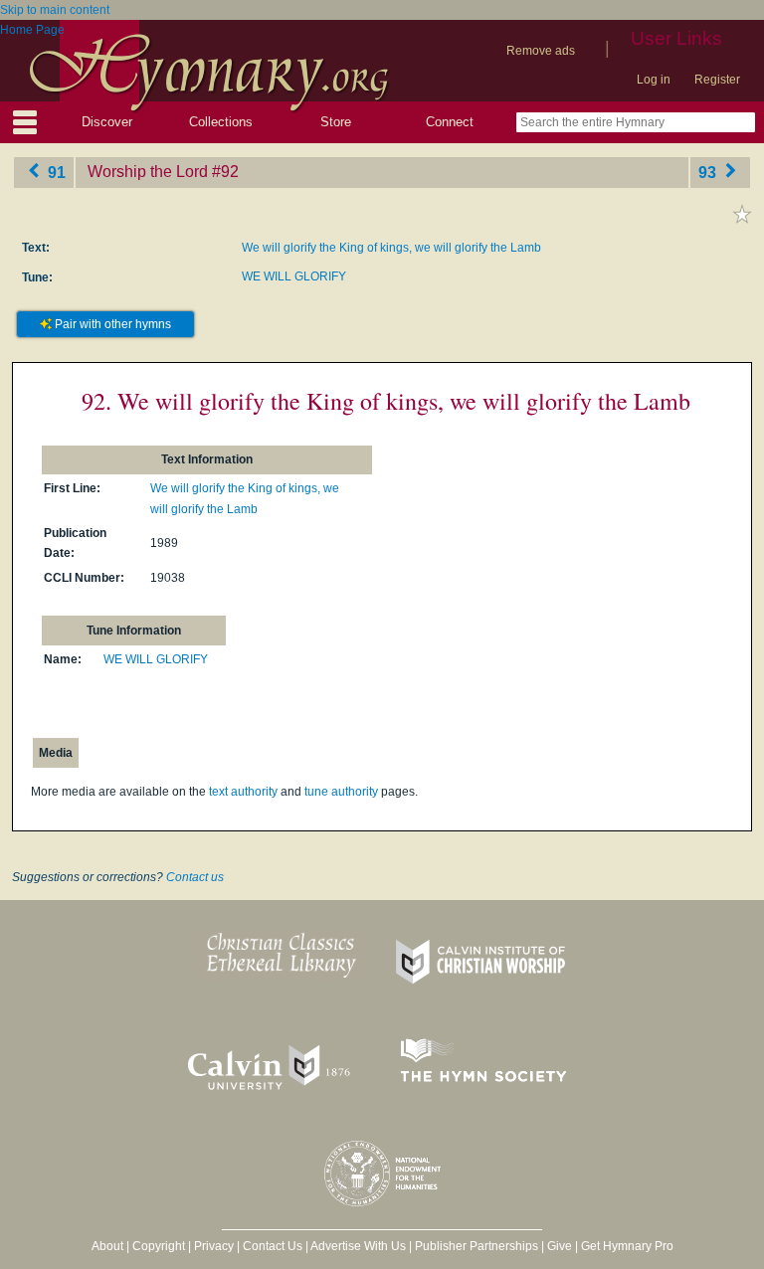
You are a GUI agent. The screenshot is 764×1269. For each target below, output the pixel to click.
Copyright (158, 1246)
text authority (243, 792)
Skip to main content (54, 10)
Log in (653, 80)
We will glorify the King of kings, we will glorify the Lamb (391, 248)
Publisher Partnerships (476, 1246)
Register (717, 80)
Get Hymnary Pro (627, 1246)
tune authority (341, 792)
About (107, 1246)
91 (55, 171)
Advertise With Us (358, 1246)
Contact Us (272, 1246)
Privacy (214, 1246)
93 (709, 171)
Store (335, 121)
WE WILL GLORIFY (294, 276)
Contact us (195, 877)
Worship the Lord (148, 171)
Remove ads (540, 51)
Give (559, 1246)
